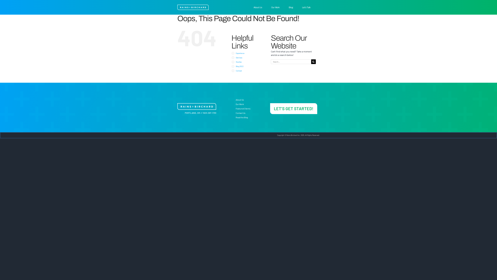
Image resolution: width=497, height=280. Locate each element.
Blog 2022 (240, 66)
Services (239, 58)
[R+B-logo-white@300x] (193, 5)
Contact (239, 71)
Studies (239, 62)
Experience (240, 53)
